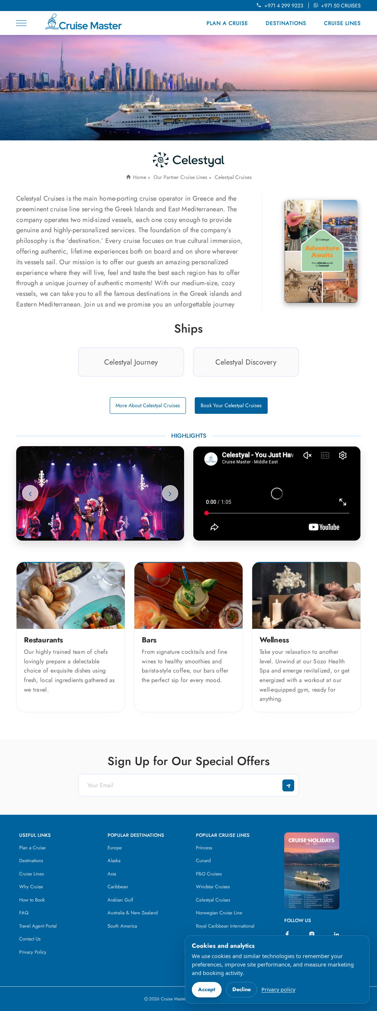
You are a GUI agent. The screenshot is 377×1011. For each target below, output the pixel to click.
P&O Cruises (209, 873)
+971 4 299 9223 (285, 5)
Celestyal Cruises (213, 899)
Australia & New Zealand (133, 912)
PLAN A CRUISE (227, 23)
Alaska (114, 860)
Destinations (31, 860)
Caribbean (118, 886)
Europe (115, 847)
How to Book (32, 899)
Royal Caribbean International (225, 925)
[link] (131, 362)
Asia (112, 873)
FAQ (23, 912)
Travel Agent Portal (38, 925)
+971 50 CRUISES (341, 5)
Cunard (203, 860)
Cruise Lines (31, 873)
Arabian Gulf (120, 899)
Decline (241, 989)
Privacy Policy (32, 952)
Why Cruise (31, 886)
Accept (206, 989)
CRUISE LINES (342, 23)
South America (122, 925)
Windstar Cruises (213, 886)
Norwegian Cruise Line (219, 912)
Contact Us (29, 938)
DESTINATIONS (286, 23)
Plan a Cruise (32, 847)
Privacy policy (278, 989)
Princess (204, 847)
